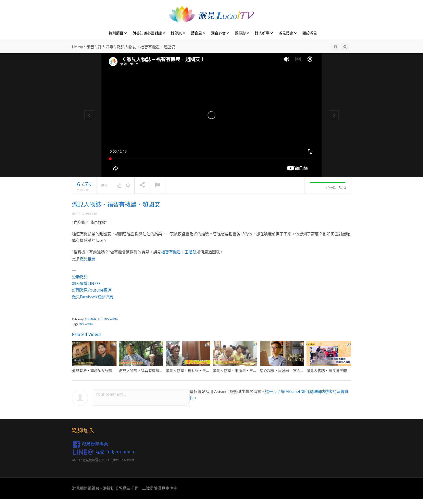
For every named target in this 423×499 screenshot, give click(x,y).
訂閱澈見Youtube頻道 (91, 290)
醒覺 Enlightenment (115, 452)
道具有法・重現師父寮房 (92, 370)
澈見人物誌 (111, 319)
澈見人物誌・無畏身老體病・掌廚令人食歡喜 (343, 370)
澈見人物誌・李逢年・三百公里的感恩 (244, 370)
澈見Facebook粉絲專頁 (92, 297)
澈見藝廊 (286, 33)
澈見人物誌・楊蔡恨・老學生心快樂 (195, 370)
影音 (90, 47)
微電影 (241, 33)
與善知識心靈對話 (147, 33)
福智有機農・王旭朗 (178, 252)
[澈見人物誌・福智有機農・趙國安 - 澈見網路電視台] (211, 13)
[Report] (157, 185)
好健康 (177, 33)
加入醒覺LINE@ (86, 283)
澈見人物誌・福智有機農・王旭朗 (146, 370)
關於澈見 (309, 33)
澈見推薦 (87, 258)
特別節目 (116, 33)
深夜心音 (219, 33)
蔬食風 (197, 33)
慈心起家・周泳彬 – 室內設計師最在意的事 (295, 370)
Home (77, 47)
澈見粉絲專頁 (95, 443)
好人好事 (262, 33)
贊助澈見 (80, 277)
